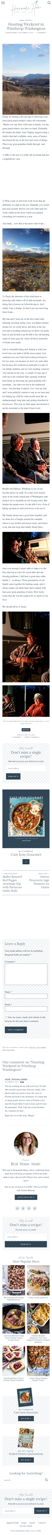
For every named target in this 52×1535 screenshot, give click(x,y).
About (32, 1523)
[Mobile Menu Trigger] (3, 4)
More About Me (25, 1197)
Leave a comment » (32, 737)
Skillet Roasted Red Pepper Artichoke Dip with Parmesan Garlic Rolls (12, 882)
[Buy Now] (26, 1397)
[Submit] (47, 1480)
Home (21, 20)
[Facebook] (23, 1208)
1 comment (16, 737)
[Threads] (34, 1208)
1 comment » (42, 33)
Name (8, 991)
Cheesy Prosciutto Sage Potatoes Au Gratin (39, 881)
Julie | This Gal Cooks (16, 1079)
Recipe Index (26, 1526)
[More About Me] (26, 1144)
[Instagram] (17, 1208)
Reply (21, 1082)
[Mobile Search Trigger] (49, 4)
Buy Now (25, 1418)
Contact (42, 1523)
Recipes (28, 20)
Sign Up (12, 776)
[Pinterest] (28, 1208)
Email (8, 1004)
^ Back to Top (12, 1523)
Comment (10, 961)
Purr (39, 1531)
